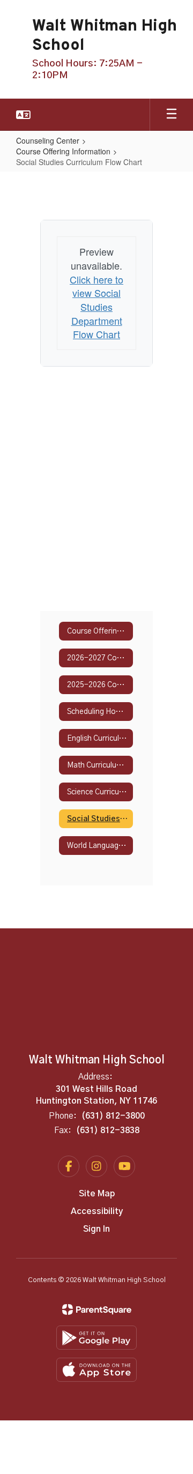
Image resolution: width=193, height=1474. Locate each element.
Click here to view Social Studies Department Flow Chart (96, 306)
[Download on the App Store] (96, 1370)
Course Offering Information (63, 151)
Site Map (97, 1193)
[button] (23, 115)
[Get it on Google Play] (96, 1338)
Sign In (96, 1229)
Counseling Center (47, 140)
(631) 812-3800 (113, 1116)
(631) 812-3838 (107, 1130)
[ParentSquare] (97, 1309)
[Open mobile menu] (171, 115)
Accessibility (97, 1211)
